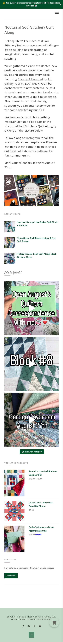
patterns (42, 151)
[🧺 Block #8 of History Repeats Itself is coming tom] (31, 364)
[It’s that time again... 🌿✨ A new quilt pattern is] (31, 420)
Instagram (33, 138)
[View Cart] (54, 622)
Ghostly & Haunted (30, 79)
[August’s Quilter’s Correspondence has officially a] (31, 308)
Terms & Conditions (41, 619)
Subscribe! (11, 576)
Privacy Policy (19, 619)
